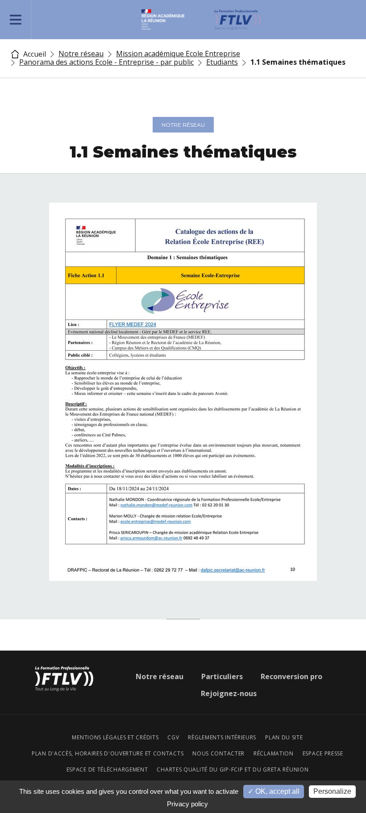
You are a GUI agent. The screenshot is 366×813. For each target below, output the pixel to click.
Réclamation (274, 753)
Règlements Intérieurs (222, 737)
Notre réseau (81, 53)
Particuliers (222, 676)
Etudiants (222, 62)
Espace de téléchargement (107, 769)
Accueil (33, 54)
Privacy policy (187, 804)
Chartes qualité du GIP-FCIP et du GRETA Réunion (232, 769)
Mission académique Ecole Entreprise (178, 53)
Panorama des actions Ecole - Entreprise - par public (106, 62)
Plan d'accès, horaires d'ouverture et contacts (107, 753)
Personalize (332, 791)
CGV (173, 737)
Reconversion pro (291, 676)
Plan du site (284, 737)
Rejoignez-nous (229, 693)
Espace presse (323, 753)
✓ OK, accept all (273, 791)
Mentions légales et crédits (115, 737)
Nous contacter (218, 753)
